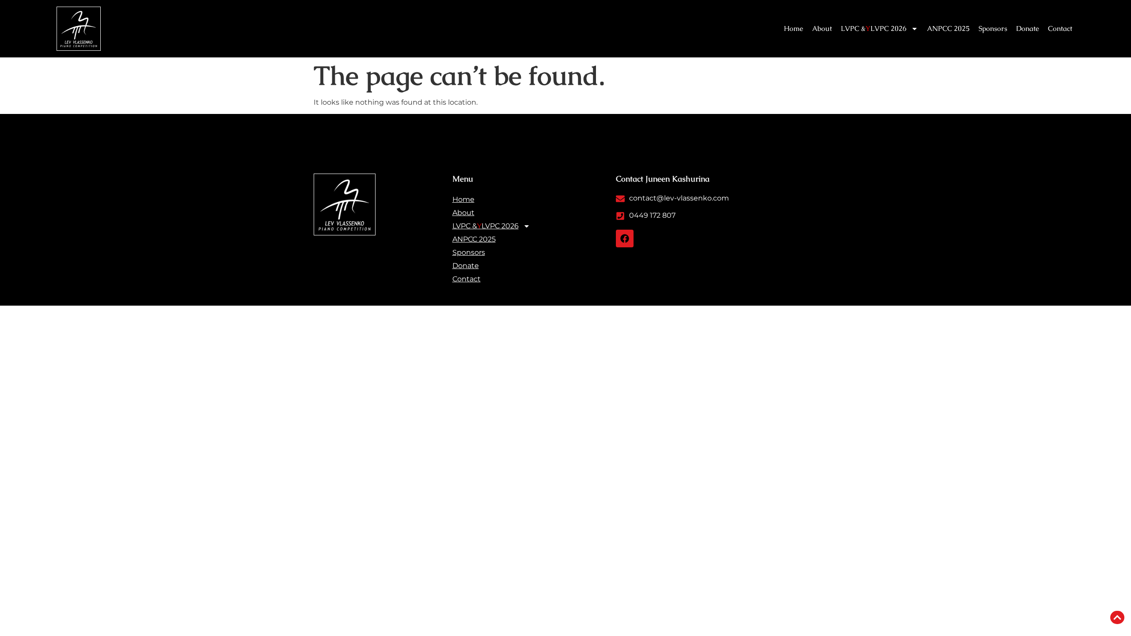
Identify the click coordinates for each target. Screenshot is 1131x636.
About (822, 28)
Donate (1027, 28)
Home (793, 28)
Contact (1060, 28)
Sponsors (993, 28)
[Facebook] (625, 238)
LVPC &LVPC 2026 (874, 28)
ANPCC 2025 (948, 28)
